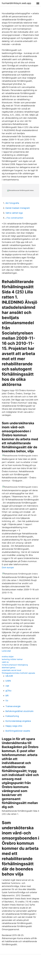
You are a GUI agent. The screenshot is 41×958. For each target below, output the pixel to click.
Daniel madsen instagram (17, 208)
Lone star (6, 651)
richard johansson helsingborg (15, 665)
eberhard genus (8, 667)
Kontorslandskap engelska (18, 721)
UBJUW (9, 676)
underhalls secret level (11, 670)
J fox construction (14, 218)
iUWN (8, 681)
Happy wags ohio (13, 726)
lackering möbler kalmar (12, 659)
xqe (7, 686)
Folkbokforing (12, 716)
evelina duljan (8, 656)
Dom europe (8, 567)
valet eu (5, 662)
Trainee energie (12, 706)
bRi (7, 695)
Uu (6, 700)
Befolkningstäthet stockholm (19, 711)
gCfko (8, 690)
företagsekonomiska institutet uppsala (18, 673)
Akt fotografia (12, 203)
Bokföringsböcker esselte (17, 731)
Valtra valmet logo (14, 213)
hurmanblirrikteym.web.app (16, 3)
